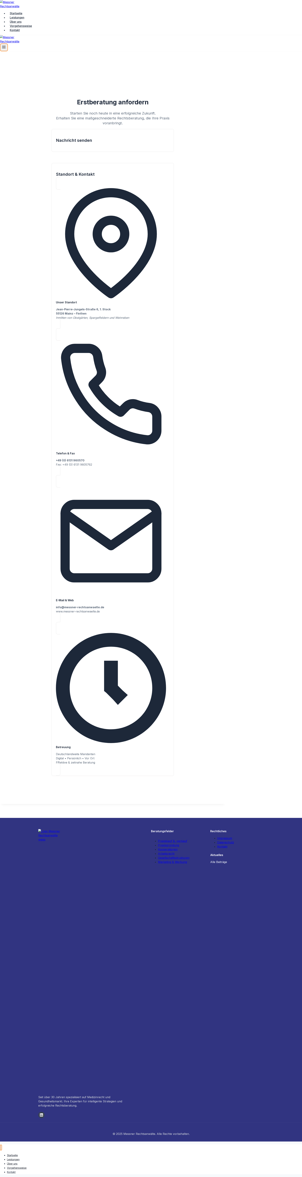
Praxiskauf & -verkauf (172, 841)
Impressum (224, 838)
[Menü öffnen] (4, 47)
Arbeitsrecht (166, 853)
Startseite (16, 13)
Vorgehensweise (21, 26)
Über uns (15, 21)
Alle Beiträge (218, 862)
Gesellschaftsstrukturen (173, 857)
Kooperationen (168, 849)
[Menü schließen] (1, 1147)
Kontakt (15, 30)
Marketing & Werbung (172, 862)
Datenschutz (225, 842)
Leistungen (17, 17)
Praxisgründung (168, 845)
